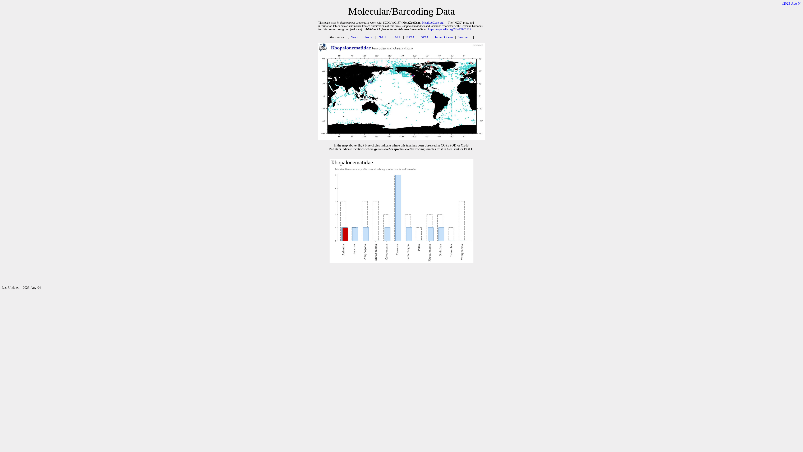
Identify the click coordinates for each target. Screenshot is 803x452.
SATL (397, 37)
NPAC (410, 37)
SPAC (425, 37)
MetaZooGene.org (433, 22)
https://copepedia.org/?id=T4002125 (449, 29)
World (355, 37)
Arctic (369, 37)
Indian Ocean (444, 37)
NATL (382, 37)
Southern (464, 37)
